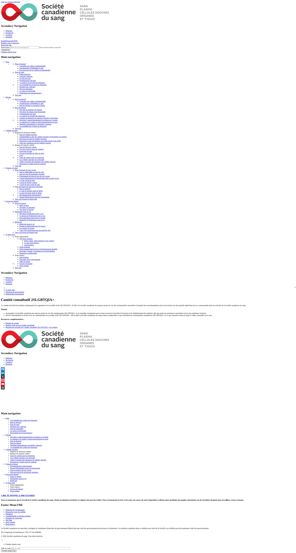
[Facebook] (148, 369)
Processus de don (25, 151)
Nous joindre (24, 266)
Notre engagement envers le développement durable (38, 249)
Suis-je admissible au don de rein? (31, 172)
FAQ (21, 155)
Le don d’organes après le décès (31, 191)
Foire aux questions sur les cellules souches (35, 143)
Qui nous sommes (25, 239)
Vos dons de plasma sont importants (32, 112)
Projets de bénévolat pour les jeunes (32, 226)
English (3, 41)
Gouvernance (29, 245)
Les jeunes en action (26, 228)
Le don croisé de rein (27, 180)
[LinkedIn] (148, 373)
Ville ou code (6, 548)
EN (14, 41)
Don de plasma (20, 108)
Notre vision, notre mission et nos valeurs (39, 241)
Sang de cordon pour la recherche (31, 158)
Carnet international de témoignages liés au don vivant (39, 178)
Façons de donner (12, 201)
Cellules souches (12, 131)
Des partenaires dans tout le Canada (32, 218)
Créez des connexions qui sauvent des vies (34, 230)
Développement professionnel (30, 195)
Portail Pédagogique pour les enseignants (34, 197)
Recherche (9, 33)
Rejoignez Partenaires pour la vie (31, 214)
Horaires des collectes (27, 87)
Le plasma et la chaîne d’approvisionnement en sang (38, 122)
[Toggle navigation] (295, 287)
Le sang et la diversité (27, 91)
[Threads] (148, 387)
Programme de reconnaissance (30, 93)
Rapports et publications (28, 253)
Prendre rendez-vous (13, 544)
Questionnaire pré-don (27, 81)
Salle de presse (24, 262)
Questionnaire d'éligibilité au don (31, 68)
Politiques (9, 514)
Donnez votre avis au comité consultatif (20, 325)
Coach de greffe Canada (28, 183)
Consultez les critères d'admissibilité (32, 66)
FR (16, 41)
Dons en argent (20, 203)
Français (9, 41)
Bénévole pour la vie (27, 224)
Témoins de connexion (14, 518)
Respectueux (10, 524)
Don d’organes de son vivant (25, 170)
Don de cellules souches (28, 135)
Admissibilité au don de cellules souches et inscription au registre (43, 137)
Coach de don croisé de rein (29, 185)
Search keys (5, 47)
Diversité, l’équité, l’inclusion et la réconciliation (37, 251)
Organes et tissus (12, 168)
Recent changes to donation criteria (32, 106)
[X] (148, 376)
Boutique (9, 37)
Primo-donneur (24, 74)
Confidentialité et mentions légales (18, 516)
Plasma (8, 97)
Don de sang (19, 72)
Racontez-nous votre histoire (29, 259)
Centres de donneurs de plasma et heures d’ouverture (38, 118)
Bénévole (18, 222)
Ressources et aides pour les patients (32, 164)
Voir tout (18, 95)
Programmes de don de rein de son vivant (34, 176)
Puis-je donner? (20, 64)
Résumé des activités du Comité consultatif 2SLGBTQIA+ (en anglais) (31, 327)
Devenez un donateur (27, 207)
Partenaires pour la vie (23, 212)
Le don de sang (25, 79)
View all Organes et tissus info (26, 199)
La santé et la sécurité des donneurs (32, 83)
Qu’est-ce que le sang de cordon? (31, 149)
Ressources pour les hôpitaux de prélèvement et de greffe (40, 141)
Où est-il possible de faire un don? (31, 153)
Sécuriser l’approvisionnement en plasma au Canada (38, 120)
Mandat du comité (12, 323)
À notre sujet (10, 235)
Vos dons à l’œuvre (26, 210)
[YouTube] (148, 384)
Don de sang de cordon (27, 147)
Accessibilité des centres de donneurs (32, 85)
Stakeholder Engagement (15, 294)
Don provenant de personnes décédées (29, 187)
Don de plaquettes (26, 89)
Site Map (9, 520)
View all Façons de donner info (26, 232)
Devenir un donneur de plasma (30, 110)
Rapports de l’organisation (15, 510)
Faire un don (24, 205)
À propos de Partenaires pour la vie (32, 216)
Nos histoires (24, 257)
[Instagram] (148, 380)
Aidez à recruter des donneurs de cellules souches (37, 162)
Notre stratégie (24, 247)
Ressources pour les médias (16, 512)
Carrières (9, 35)
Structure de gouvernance (15, 292)
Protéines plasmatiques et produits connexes (35, 124)
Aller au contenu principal (10, 2)
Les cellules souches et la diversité (31, 160)
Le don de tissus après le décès (30, 193)
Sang (7, 62)
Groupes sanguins (25, 76)
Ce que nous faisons (31, 243)
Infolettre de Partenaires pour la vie (32, 220)
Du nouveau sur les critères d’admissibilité (34, 70)
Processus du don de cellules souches (32, 139)
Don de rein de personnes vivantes (32, 174)
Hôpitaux (9, 31)
